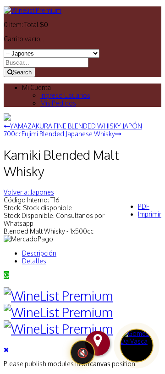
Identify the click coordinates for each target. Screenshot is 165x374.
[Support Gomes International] (137, 346)
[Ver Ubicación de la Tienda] (97, 343)
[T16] (7, 118)
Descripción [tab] (39, 253)
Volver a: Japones (29, 192)
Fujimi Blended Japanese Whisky (68, 134)
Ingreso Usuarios (65, 95)
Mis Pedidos (58, 103)
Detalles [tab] (34, 261)
